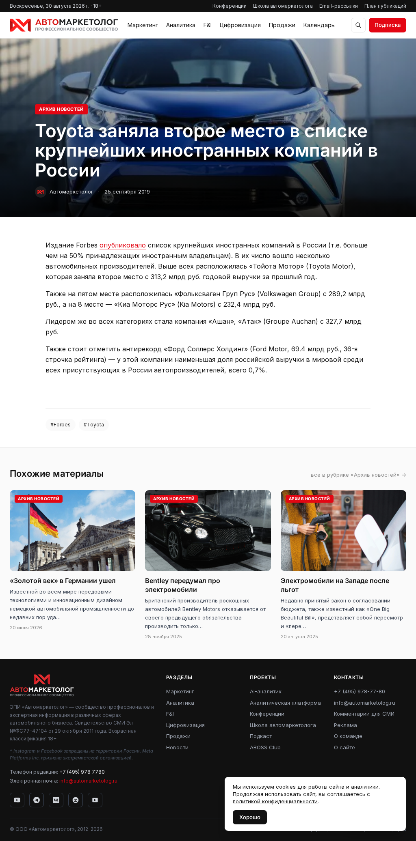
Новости (177, 747)
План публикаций (385, 6)
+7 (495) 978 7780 (82, 772)
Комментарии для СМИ (364, 713)
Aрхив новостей (61, 109)
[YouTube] (17, 800)
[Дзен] (75, 800)
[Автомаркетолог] (64, 25)
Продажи (282, 25)
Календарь (319, 25)
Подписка (388, 25)
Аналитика (180, 25)
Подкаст (261, 736)
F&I (208, 25)
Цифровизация (240, 25)
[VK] (56, 800)
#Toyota (94, 425)
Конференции (229, 6)
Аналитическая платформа (285, 702)
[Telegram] (36, 800)
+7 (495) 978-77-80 (359, 691)
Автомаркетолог (71, 191)
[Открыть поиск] (358, 25)
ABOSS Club (265, 747)
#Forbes (60, 425)
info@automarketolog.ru (88, 781)
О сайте (344, 747)
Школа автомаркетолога (283, 6)
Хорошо (249, 817)
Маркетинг (143, 25)
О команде (348, 736)
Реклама (345, 725)
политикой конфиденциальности (275, 801)
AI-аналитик (266, 691)
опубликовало (123, 245)
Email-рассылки (338, 6)
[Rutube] (95, 800)
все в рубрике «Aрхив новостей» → (358, 474)
